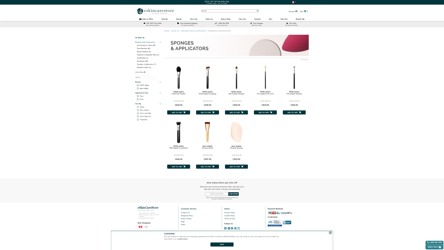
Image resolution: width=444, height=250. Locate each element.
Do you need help (222, 25)
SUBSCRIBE (233, 194)
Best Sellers (144, 110)
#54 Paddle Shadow (236, 93)
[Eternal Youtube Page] (238, 227)
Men (270, 19)
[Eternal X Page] (229, 227)
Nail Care (284, 19)
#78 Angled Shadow (294, 93)
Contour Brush (207, 147)
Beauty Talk (300, 19)
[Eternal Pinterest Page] (235, 227)
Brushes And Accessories (145, 42)
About (227, 209)
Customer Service (188, 209)
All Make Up (140, 38)
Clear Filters (139, 72)
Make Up (209, 19)
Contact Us (185, 213)
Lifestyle (257, 19)
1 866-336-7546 (223, 23)
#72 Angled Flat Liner (265, 93)
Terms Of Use (229, 219)
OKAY (222, 244)
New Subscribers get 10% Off (222, 183)
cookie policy (182, 239)
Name (142, 107)
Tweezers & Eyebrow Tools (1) (148, 55)
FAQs (183, 224)
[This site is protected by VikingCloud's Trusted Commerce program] (275, 222)
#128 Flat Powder (179, 93)
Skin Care (193, 19)
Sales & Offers (147, 19)
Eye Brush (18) (142, 61)
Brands (179, 19)
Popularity (143, 119)
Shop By (164, 19)
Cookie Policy (229, 216)
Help (183, 222)
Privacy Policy (229, 213)
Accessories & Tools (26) (146, 45)
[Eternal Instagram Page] (232, 227)
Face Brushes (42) (143, 48)
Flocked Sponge (236, 147)
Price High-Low (145, 116)
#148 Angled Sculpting (207, 93)
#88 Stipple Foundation (179, 147)
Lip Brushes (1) (142, 58)
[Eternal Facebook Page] (225, 227)
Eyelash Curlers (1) (144, 67)
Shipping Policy (187, 216)
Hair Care (242, 19)
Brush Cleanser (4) (144, 52)
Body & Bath (225, 19)
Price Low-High (145, 113)
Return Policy (186, 219)
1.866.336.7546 (435, 242)
